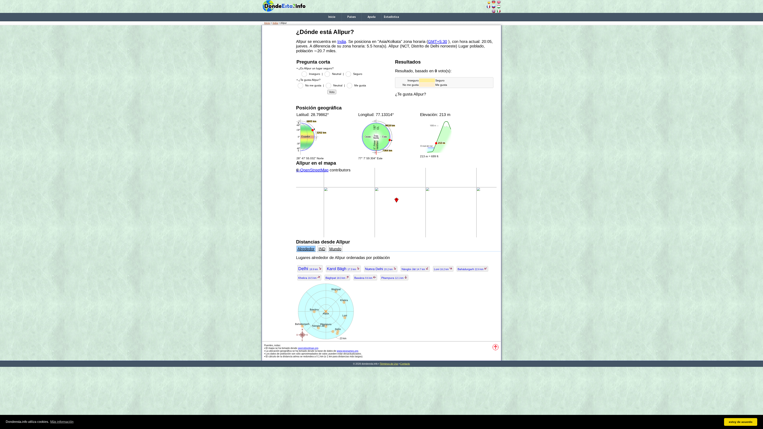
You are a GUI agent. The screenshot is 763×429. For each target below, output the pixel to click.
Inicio (331, 17)
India (275, 23)
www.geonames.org (347, 351)
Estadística (391, 17)
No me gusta (313, 85)
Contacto (405, 363)
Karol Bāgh (342, 269)
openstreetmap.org (308, 348)
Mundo (335, 249)
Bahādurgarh (471, 269)
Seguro (357, 73)
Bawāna (363, 277)
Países (351, 17)
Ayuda (372, 17)
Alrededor (306, 249)
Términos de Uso (389, 363)
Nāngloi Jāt (414, 269)
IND (322, 249)
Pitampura (392, 277)
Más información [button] (62, 421)
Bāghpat (335, 277)
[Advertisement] (278, 87)
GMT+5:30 (437, 41)
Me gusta (360, 85)
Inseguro (314, 73)
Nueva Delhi (379, 269)
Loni (441, 269)
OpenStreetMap (314, 170)
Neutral (336, 73)
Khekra (307, 277)
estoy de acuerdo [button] (740, 421)
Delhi (308, 268)
